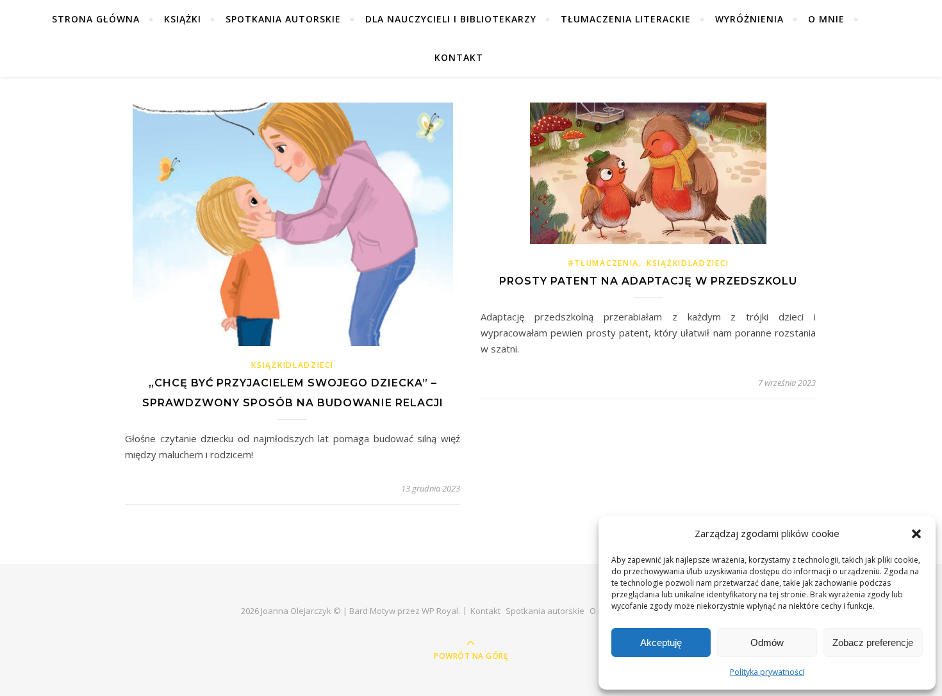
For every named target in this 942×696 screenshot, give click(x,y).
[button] (916, 533)
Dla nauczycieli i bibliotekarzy (450, 19)
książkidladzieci (292, 365)
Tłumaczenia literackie (626, 19)
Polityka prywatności (767, 672)
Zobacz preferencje (872, 642)
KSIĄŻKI (182, 19)
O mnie (826, 19)
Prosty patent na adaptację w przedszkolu (648, 281)
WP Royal (440, 611)
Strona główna (96, 19)
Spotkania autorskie (283, 19)
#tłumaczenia (603, 263)
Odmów (767, 642)
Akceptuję (661, 642)
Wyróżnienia (749, 19)
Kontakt (458, 57)
